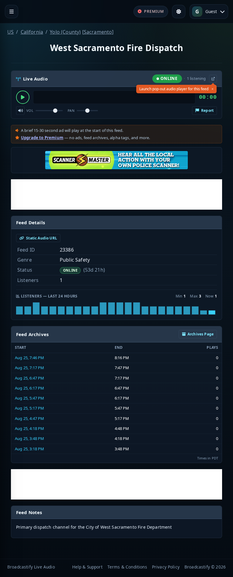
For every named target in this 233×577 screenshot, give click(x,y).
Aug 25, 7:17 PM (29, 367)
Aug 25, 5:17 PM (29, 408)
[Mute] (20, 110)
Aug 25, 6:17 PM (29, 388)
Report (207, 110)
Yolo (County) (65, 32)
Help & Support (87, 567)
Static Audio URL (41, 238)
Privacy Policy (166, 567)
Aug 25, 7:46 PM (29, 357)
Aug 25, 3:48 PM (29, 438)
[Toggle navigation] (11, 11)
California (32, 32)
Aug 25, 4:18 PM (29, 428)
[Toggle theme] (178, 11)
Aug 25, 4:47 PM (29, 418)
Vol (29, 110)
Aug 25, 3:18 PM (29, 449)
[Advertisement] (116, 194)
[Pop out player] (213, 79)
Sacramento (98, 32)
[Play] (22, 97)
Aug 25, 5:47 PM (29, 398)
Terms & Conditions (127, 567)
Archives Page (200, 334)
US (10, 32)
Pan (71, 110)
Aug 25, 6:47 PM (29, 378)
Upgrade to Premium (42, 137)
